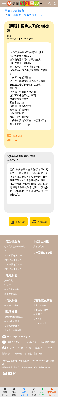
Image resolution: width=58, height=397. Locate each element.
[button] (41, 3)
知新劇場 (37, 314)
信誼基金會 (12, 241)
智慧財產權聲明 (34, 353)
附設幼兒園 (41, 241)
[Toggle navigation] (4, 3)
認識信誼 (6, 353)
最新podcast (24, 393)
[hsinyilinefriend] (4, 374)
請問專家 (18, 10)
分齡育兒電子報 (11, 289)
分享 (14, 140)
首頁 (7, 10)
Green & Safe (40, 323)
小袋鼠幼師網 (43, 253)
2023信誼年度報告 (13, 259)
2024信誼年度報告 (13, 264)
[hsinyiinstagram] (15, 374)
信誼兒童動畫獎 (11, 325)
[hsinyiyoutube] (10, 374)
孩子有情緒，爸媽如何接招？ (25, 15)
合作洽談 (19, 353)
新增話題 (20, 222)
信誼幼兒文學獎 (11, 321)
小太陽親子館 (39, 305)
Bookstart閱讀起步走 (14, 316)
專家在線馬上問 (51, 393)
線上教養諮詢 (10, 293)
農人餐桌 (37, 318)
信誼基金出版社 (11, 305)
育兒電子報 (5, 393)
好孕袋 (7, 284)
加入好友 (41, 393)
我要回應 (17, 136)
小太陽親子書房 (40, 309)
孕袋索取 (14, 393)
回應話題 (42, 222)
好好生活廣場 (43, 300)
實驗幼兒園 (38, 246)
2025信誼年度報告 (13, 268)
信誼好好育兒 (13, 342)
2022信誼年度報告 (13, 255)
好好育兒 (8, 280)
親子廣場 (33, 393)
